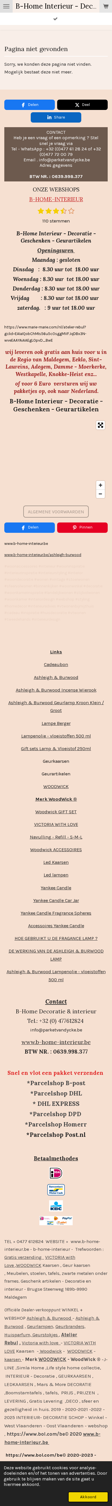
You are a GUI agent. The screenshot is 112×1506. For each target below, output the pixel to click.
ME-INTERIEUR (63, 199)
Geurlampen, (40, 1326)
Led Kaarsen (56, 862)
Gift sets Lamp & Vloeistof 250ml (56, 748)
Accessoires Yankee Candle (56, 925)
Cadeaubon (56, 664)
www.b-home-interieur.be (56, 1042)
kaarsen (13, 1359)
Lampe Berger (56, 723)
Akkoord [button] (88, 1497)
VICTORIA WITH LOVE (56, 824)
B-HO (36, 199)
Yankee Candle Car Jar (56, 900)
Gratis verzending (24, 1257)
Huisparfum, (17, 1334)
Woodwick (50, 1351)
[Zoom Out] (100, 493)
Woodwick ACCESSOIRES (56, 849)
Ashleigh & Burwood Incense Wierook (56, 690)
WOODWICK (56, 786)
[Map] (56, 459)
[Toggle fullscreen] (100, 425)
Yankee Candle (56, 888)
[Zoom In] (100, 485)
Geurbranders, (70, 1326)
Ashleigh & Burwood (56, 677)
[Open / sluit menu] (6, 6)
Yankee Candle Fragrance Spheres (56, 913)
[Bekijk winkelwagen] (105, 6)
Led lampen (56, 875)
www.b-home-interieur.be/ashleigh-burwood (42, 555)
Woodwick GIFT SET (56, 811)
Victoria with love (41, 1343)
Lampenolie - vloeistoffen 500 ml (56, 736)
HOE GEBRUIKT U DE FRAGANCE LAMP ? (56, 938)
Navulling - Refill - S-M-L (56, 837)
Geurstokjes (45, 1334)
